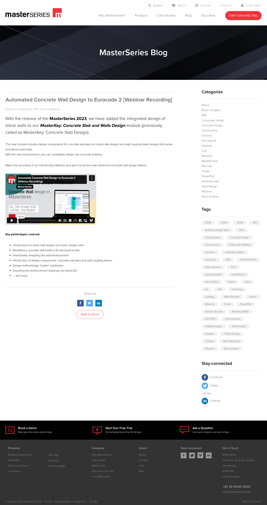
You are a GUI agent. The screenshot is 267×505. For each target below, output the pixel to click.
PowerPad (208, 176)
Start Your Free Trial (243, 15)
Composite (14, 471)
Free (233, 267)
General (206, 146)
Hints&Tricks (238, 274)
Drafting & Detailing (240, 244)
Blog (188, 15)
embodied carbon (234, 252)
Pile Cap (207, 166)
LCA (204, 151)
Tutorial (209, 341)
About (181, 5)
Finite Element (248, 259)
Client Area (253, 5)
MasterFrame (210, 161)
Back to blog (90, 314)
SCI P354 (210, 318)
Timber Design (232, 333)
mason (252, 296)
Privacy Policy (80, 501)
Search (158, 5)
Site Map (93, 501)
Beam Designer (211, 110)
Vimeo (207, 393)
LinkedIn (215, 401)
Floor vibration (213, 267)
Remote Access (213, 311)
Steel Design (209, 186)
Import (231, 281)
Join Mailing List (100, 476)
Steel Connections (18, 465)
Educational (209, 140)
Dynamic (207, 135)
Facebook (216, 377)
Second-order (232, 318)
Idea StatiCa (211, 281)
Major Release (231, 296)
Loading (209, 296)
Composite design (213, 120)
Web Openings (231, 341)
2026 (240, 222)
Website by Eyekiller (252, 501)
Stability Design (213, 326)
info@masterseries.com (237, 492)
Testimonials (98, 465)
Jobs (247, 281)
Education (208, 15)
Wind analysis (231, 348)
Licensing (237, 289)
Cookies (48, 501)
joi (206, 289)
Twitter (214, 385)
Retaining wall (210, 181)
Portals (206, 171)
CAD (241, 230)
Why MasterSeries (101, 454)
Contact (226, 5)
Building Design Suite (217, 230)
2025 (224, 222)
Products (141, 15)
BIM (204, 115)
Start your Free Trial (102, 471)
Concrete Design (212, 125)
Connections (209, 130)
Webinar (55, 109)
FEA (228, 259)
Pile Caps (54, 455)
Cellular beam (212, 237)
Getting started (213, 274)
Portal (227, 304)
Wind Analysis (210, 196)
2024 (208, 222)
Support (205, 5)
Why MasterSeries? (111, 15)
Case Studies (166, 15)
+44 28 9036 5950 (236, 487)
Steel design (239, 326)
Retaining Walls (240, 311)
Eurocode (210, 259)
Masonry (207, 156)
